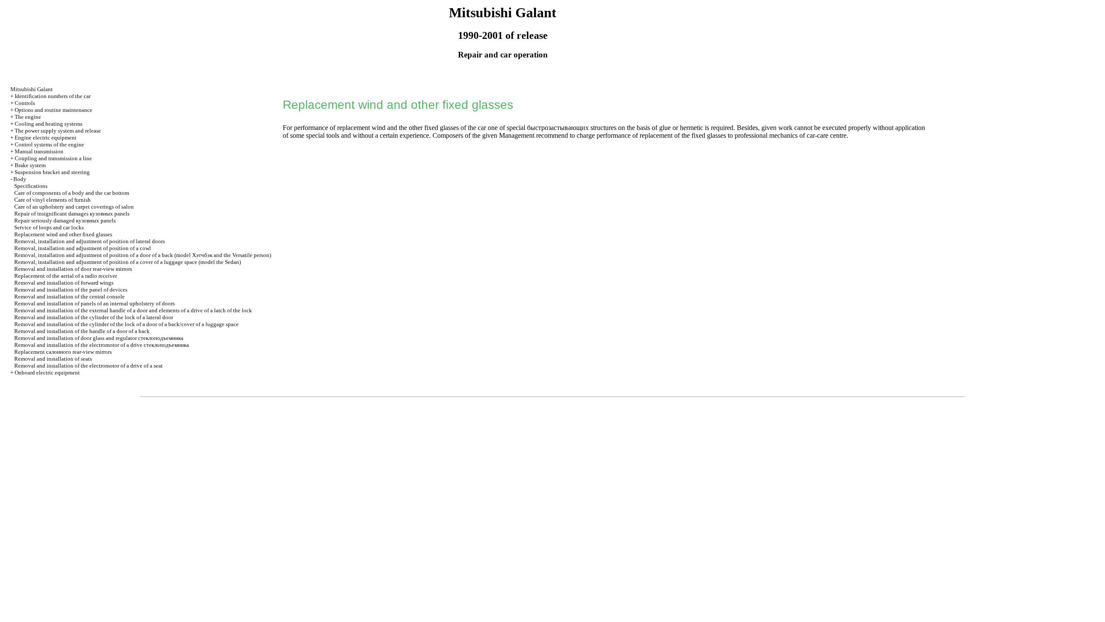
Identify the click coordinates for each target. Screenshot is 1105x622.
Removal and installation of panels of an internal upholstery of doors (94, 303)
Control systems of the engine (49, 144)
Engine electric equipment (45, 137)
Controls (25, 103)
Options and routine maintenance (53, 110)
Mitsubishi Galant (31, 89)
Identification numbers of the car (53, 96)
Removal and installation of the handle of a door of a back (82, 331)
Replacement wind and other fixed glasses (63, 234)
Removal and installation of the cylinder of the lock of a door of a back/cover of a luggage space (126, 324)
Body (19, 179)
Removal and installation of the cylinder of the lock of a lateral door (93, 317)
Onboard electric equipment (47, 372)
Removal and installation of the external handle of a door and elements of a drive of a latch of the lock (133, 310)
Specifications (30, 186)
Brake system (30, 165)
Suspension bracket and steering (52, 172)
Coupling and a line (53, 158)
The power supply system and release (58, 130)
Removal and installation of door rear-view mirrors (73, 269)
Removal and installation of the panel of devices (70, 289)
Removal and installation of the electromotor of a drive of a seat (88, 365)
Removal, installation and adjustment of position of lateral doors (89, 241)
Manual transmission (39, 151)
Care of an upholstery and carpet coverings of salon (74, 206)
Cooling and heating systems (48, 124)
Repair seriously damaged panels (65, 220)
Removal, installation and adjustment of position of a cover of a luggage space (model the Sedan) (127, 262)
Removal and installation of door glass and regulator (98, 338)
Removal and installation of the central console (69, 296)
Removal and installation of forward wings (64, 282)
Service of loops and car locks (49, 227)
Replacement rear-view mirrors (63, 352)
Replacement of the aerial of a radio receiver (65, 276)
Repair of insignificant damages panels (71, 213)
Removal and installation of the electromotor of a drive (101, 345)
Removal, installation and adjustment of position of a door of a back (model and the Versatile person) (142, 255)
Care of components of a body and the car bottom (71, 193)
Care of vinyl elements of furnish (52, 200)
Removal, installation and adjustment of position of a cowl (82, 248)
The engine (28, 117)
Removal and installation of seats (53, 358)
